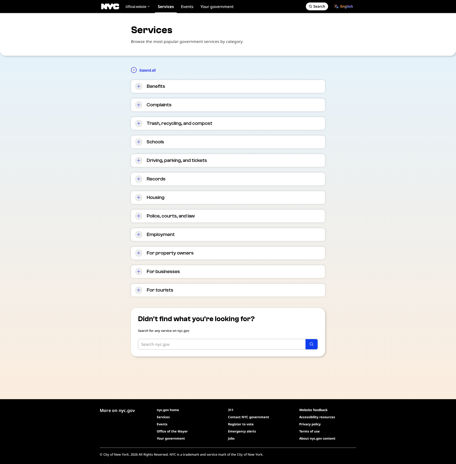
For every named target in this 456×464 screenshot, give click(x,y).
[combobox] (343, 6)
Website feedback (313, 410)
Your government (217, 6)
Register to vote (241, 424)
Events (187, 6)
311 (230, 410)
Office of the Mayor (172, 431)
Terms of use (309, 431)
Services (166, 6)
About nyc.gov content (317, 438)
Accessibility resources (317, 417)
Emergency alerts (242, 431)
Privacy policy (310, 424)
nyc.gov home (168, 410)
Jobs (231, 438)
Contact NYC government (248, 417)
